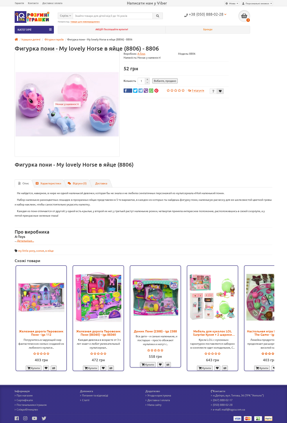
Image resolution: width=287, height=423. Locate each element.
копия (40, 250)
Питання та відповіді (95, 395)
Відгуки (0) (80, 183)
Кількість (130, 80)
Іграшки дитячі (30, 39)
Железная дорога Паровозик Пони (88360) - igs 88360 (98, 333)
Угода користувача (159, 395)
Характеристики (50, 183)
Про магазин (25, 395)
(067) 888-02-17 (223, 400)
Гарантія (19, 3)
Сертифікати (25, 400)
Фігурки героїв (54, 39)
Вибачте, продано (165, 80)
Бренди (207, 29)
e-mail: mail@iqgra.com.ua (229, 409)
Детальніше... (25, 240)
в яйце (49, 250)
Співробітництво (27, 409)
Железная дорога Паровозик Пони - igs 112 (41, 333)
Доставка (101, 183)
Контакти (33, 3)
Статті (85, 400)
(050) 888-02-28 (223, 404)
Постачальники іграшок (32, 404)
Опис (25, 183)
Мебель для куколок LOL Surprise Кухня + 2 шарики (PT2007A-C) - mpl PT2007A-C (212, 333)
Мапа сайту (154, 404)
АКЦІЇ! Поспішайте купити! (111, 29)
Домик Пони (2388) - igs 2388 (155, 331)
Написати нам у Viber (147, 3)
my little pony (26, 250)
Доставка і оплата (52, 3)
